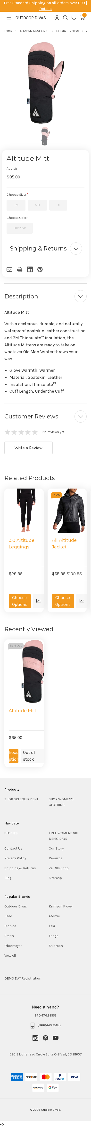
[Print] (22, 269)
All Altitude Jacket (64, 544)
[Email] (12, 269)
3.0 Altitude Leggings (21, 544)
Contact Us (13, 848)
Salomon (56, 946)
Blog (7, 878)
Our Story (56, 848)
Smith (9, 936)
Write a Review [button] (28, 448)
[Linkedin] (32, 269)
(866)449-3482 (49, 1025)
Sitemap (55, 878)
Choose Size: (17, 195)
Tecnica (10, 926)
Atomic (54, 916)
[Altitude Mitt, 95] (36, 671)
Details (45, 8)
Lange (53, 936)
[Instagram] (38, 1038)
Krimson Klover (61, 906)
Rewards (55, 858)
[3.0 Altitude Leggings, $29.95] (26, 511)
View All (10, 955)
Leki (52, 926)
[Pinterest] (42, 269)
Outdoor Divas (15, 906)
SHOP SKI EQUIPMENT (21, 799)
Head (8, 916)
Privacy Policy (15, 858)
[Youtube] (55, 1038)
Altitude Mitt (23, 710)
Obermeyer (13, 946)
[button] (45, 248)
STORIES (10, 833)
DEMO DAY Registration (22, 978)
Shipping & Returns (20, 868)
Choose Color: (18, 218)
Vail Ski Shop (59, 868)
